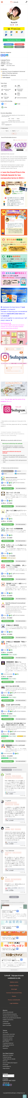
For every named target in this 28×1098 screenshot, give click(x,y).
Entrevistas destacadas (8, 1036)
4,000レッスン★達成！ (7, 912)
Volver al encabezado (8, 1012)
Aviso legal (14, 989)
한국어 (22, 140)
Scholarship (5, 1021)
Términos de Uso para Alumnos (10, 1015)
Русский (25, 140)
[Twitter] (6, 1085)
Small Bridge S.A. (7, 1066)
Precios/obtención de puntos (10, 1014)
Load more (14, 897)
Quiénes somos (14, 982)
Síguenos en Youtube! (8, 1055)
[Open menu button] (2, 2)
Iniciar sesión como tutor (9, 1034)
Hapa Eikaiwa (6, 1068)
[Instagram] (11, 1085)
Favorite (20, 44)
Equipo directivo (14, 985)
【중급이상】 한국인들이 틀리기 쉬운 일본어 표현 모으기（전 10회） (16, 724)
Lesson (9, 46)
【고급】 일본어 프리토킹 (13, 704)
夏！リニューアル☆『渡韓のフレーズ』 (11, 960)
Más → (14, 133)
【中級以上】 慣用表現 (12, 625)
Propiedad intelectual (8, 1043)
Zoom (5, 103)
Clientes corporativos (8, 1019)
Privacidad (5, 1064)
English (16, 140)
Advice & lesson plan (11, 477)
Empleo (14, 996)
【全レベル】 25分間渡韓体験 (14, 528)
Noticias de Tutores (7, 1038)
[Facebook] (4, 1085)
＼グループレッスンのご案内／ (9, 938)
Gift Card (5, 1060)
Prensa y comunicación (14, 999)
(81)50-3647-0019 (9, 1080)
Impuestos (5, 1048)
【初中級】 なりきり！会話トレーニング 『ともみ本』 (16, 584)
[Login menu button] (26, 2)
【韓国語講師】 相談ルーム (13, 662)
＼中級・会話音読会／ (7, 928)
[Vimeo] (8, 1085)
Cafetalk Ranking (7, 1057)
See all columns (14, 969)
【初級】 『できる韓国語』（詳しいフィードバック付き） (16, 566)
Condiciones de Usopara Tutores (7, 1040)
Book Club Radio (7, 1025)
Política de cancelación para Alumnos (12, 1017)
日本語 (19, 140)
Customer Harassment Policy (14, 992)
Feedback (19, 46)
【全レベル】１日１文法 (13, 492)
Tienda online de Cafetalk (9, 1059)
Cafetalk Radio (6, 1023)
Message (9, 44)
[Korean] (18, 911)
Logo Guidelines (14, 1003)
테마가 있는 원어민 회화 (12, 686)
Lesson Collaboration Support (10, 1062)
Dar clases (5, 1032)
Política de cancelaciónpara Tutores (8, 1045)
